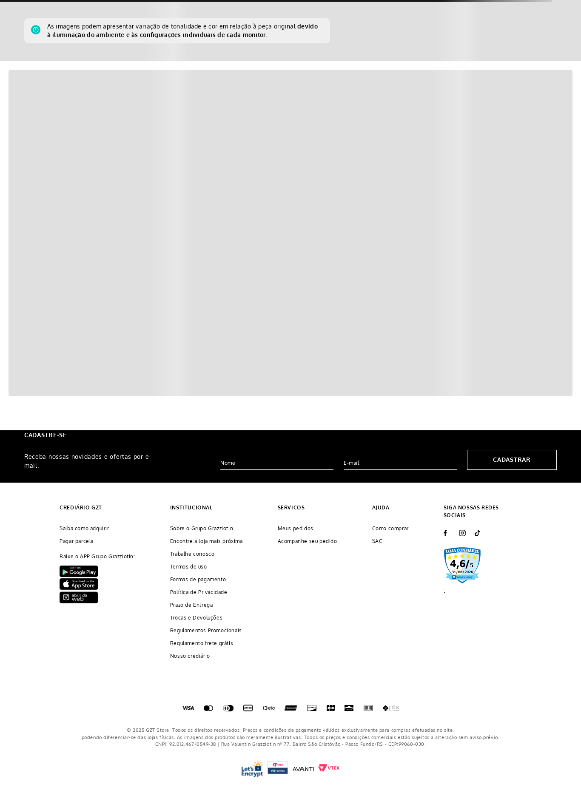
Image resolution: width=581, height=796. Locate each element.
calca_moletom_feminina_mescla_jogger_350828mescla (128, 91)
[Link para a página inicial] (32, 91)
